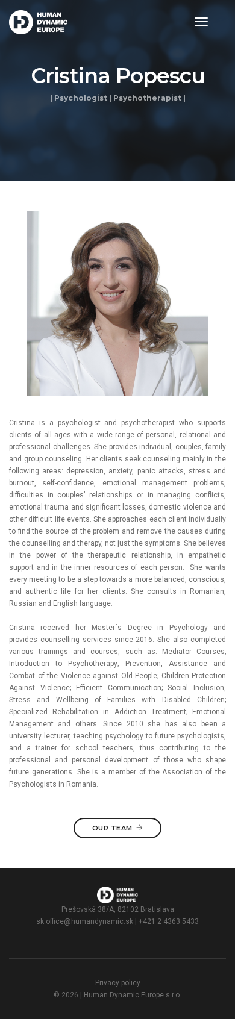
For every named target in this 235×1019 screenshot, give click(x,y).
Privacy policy (117, 983)
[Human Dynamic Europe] (38, 22)
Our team (112, 828)
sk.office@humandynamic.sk (84, 921)
